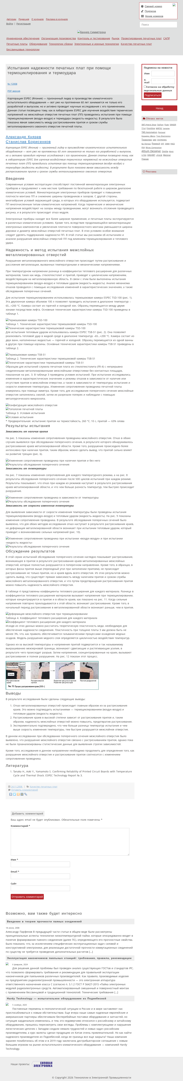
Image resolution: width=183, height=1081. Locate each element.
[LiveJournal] (26, 794)
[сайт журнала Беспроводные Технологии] (119, 1064)
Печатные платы (17, 44)
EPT (162, 143)
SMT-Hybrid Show (149, 124)
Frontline (151, 128)
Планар (145, 159)
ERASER (173, 124)
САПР (166, 38)
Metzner (167, 155)
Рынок (115, 38)
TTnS (144, 128)
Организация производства (58, 38)
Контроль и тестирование (94, 38)
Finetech (156, 143)
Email (15, 871)
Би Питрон (146, 143)
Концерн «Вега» (148, 136)
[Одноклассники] (18, 794)
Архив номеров (154, 16)
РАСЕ (172, 143)
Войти (9, 23)
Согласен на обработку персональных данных (159, 88)
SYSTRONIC (162, 139)
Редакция (24, 19)
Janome (166, 128)
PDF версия (14, 91)
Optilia (165, 151)
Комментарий (20, 825)
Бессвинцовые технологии (22, 49)
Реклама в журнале (57, 19)
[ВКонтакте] (11, 794)
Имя (147, 73)
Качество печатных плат (136, 44)
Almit (171, 151)
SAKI (154, 139)
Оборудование (38, 44)
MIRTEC (159, 128)
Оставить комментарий (24, 789)
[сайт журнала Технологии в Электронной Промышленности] (65, 1064)
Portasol (161, 132)
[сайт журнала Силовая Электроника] (42, 1064)
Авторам (11, 19)
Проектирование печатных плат (141, 38)
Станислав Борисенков (28, 142)
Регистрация (23, 23)
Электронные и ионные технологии (96, 44)
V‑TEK (144, 155)
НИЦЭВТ (151, 155)
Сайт (13, 883)
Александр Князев (23, 137)
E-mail (146, 81)
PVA (143, 147)
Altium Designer (151, 151)
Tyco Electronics (163, 136)
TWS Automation (149, 132)
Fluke (166, 124)
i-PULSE (159, 155)
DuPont (160, 124)
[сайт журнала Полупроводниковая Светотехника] (91, 1064)
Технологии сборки (61, 44)
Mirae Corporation (154, 147)
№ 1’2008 (12, 83)
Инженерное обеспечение (22, 38)
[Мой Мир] (22, 794)
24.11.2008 (17, 786)
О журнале (37, 19)
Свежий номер (153, 6)
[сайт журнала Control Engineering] (143, 1064)
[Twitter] (14, 794)
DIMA (167, 143)
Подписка (150, 11)
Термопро (147, 139)
